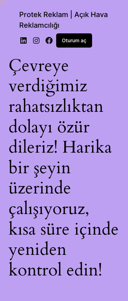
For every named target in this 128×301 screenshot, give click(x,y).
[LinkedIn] (23, 40)
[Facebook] (49, 40)
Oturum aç (74, 40)
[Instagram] (36, 40)
